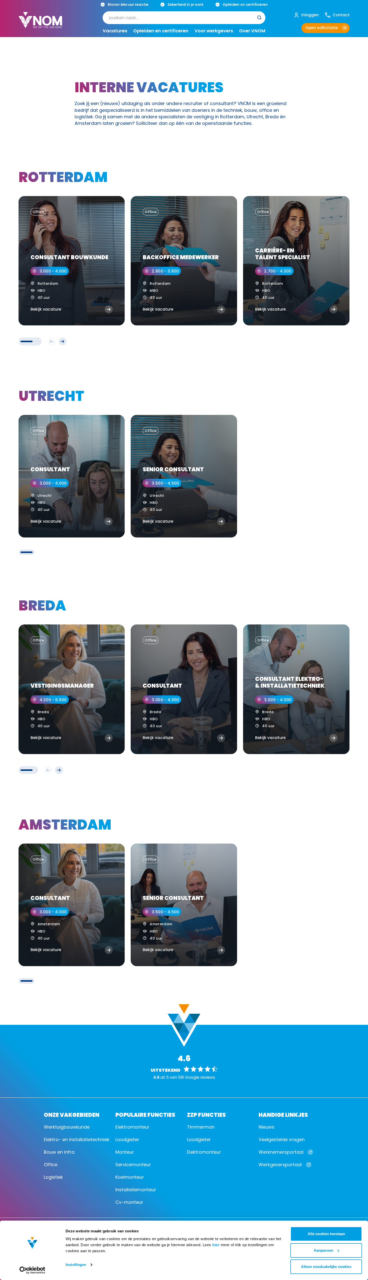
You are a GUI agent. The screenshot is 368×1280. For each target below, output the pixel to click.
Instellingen (76, 1264)
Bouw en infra (59, 1152)
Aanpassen (323, 1250)
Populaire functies (145, 1114)
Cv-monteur (129, 1202)
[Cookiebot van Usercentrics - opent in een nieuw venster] (32, 1270)
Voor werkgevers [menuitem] (214, 30)
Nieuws (266, 1127)
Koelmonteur (129, 1177)
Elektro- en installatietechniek (76, 1139)
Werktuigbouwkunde (67, 1127)
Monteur (124, 1152)
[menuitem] (184, 17)
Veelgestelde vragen (282, 1139)
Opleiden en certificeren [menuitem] (161, 30)
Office (50, 1164)
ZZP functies (206, 1114)
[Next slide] (63, 341)
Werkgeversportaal (280, 1164)
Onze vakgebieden (71, 1114)
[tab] (27, 341)
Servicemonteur (133, 1164)
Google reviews (200, 1077)
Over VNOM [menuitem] (252, 30)
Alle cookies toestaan (326, 1234)
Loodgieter (127, 1139)
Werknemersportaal (281, 1152)
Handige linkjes (283, 1114)
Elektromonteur (132, 1127)
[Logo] (40, 24)
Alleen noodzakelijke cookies (326, 1266)
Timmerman (201, 1127)
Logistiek (53, 1177)
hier (216, 1245)
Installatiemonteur (135, 1189)
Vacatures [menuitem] (115, 30)
